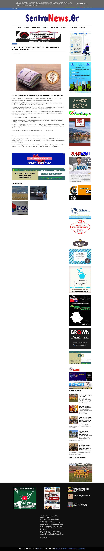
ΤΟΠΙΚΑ (26, 27)
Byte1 (39, 549)
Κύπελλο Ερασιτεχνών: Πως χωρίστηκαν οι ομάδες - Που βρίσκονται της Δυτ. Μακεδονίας (81, 504)
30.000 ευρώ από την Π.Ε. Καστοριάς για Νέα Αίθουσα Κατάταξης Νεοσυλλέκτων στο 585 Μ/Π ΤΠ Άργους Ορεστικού (85, 420)
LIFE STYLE (54, 27)
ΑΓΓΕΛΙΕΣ (81, 27)
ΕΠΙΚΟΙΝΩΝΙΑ (15, 8)
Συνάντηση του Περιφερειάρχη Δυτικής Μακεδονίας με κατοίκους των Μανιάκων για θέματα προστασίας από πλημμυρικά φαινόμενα (85, 447)
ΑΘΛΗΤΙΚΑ (45, 27)
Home (19, 27)
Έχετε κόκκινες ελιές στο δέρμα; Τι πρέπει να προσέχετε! (81, 496)
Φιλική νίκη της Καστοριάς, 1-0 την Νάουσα (85, 395)
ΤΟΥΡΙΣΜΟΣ (73, 27)
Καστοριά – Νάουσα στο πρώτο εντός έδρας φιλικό (85, 407)
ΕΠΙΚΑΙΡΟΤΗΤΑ (35, 27)
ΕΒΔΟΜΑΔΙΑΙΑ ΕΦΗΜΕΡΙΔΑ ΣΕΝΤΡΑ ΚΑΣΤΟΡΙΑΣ (70, 549)
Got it (86, 3)
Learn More (79, 3)
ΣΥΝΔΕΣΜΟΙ (63, 27)
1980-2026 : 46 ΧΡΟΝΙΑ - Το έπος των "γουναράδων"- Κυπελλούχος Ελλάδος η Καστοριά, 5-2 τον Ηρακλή (81, 490)
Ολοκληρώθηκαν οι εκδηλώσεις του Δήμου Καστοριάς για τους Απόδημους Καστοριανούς (85, 433)
